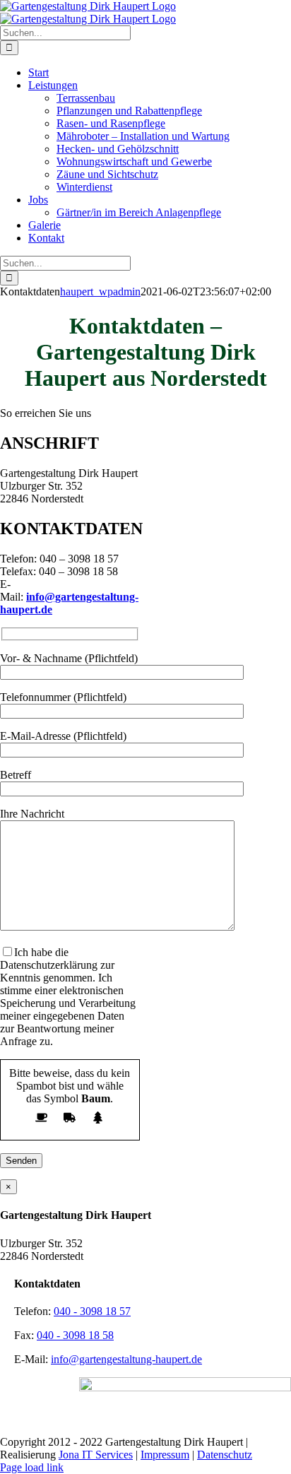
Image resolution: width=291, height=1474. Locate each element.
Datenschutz (224, 1455)
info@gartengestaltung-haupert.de (126, 1359)
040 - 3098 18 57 (92, 1311)
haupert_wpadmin (100, 291)
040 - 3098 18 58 (75, 1335)
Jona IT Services (96, 1455)
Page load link (32, 1467)
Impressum (165, 1455)
